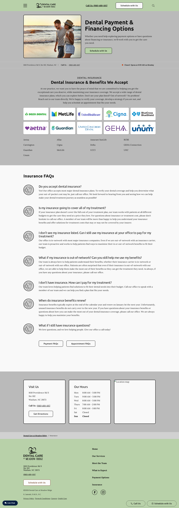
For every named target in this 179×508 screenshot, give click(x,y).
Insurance (97, 484)
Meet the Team (99, 463)
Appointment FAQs (81, 343)
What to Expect (99, 470)
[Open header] (25, 5)
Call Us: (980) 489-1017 (96, 5)
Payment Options (100, 477)
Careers (54, 498)
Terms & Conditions (42, 498)
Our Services (98, 456)
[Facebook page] (94, 492)
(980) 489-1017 (74, 65)
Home (95, 449)
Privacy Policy (28, 498)
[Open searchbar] (153, 5)
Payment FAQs (51, 343)
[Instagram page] (103, 492)
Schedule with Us (129, 5)
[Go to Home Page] (46, 5)
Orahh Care (62, 498)
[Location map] (134, 402)
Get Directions (41, 413)
